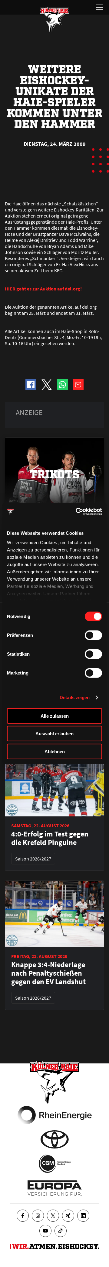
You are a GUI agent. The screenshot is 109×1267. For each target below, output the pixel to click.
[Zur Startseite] (54, 19)
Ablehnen (55, 751)
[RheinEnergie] (55, 1115)
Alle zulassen (55, 715)
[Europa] (55, 1188)
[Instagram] (38, 1216)
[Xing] (68, 1216)
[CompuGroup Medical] (55, 1164)
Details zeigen (75, 697)
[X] (53, 1216)
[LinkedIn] (83, 1216)
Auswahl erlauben (54, 733)
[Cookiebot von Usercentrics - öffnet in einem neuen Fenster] (77, 512)
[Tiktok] (60, 1231)
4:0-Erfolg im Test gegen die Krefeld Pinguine (49, 838)
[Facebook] (23, 1216)
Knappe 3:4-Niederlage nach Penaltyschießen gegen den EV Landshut (48, 973)
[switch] (93, 635)
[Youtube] (45, 1231)
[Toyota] (55, 1139)
